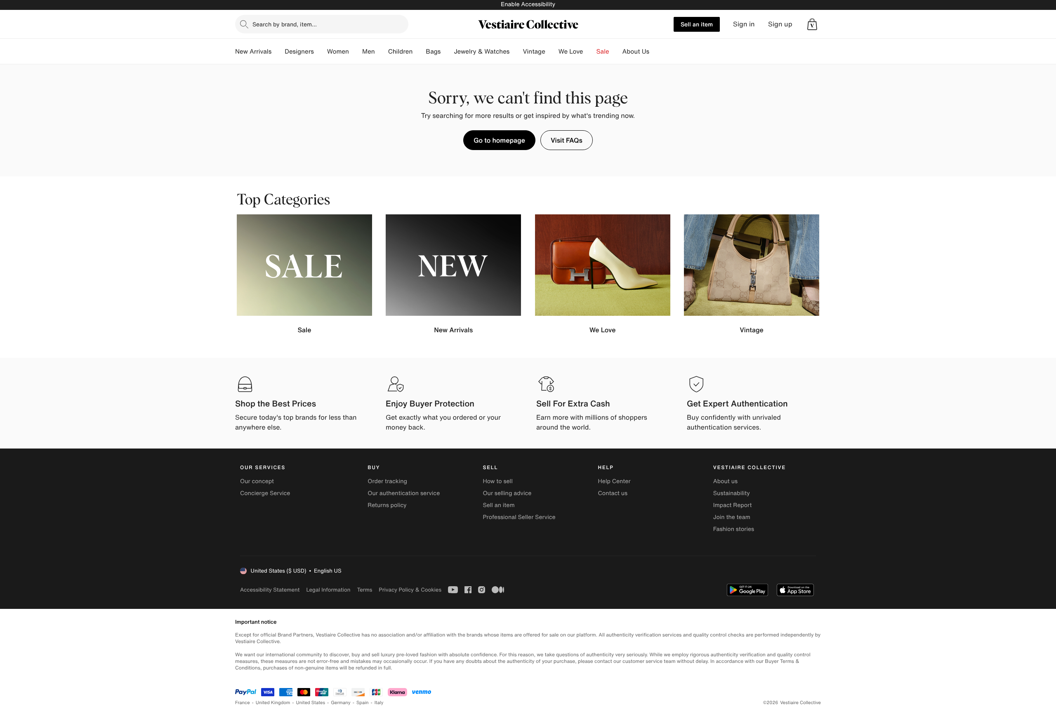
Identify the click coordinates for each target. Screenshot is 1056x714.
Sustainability (731, 493)
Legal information (328, 590)
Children (400, 51)
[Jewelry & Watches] (516, 51)
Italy (379, 703)
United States (310, 703)
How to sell (497, 481)
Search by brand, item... (284, 24)
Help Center (614, 481)
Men (368, 51)
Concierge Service (265, 493)
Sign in (744, 24)
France (242, 703)
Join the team (731, 517)
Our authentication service (404, 493)
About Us (635, 51)
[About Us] (656, 51)
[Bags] (447, 51)
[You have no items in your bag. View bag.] (812, 24)
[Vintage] (552, 51)
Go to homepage (499, 140)
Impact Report (732, 505)
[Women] (355, 51)
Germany (341, 703)
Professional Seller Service (519, 517)
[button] (812, 24)
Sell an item (697, 24)
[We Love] (590, 51)
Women (338, 51)
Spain (362, 703)
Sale (602, 51)
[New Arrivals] (278, 51)
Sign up (780, 24)
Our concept (257, 481)
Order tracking (387, 481)
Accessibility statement (269, 590)
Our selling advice (507, 493)
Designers (299, 51)
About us (725, 481)
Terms (364, 590)
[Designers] (320, 51)
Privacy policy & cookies (410, 590)
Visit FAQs (566, 140)
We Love (571, 51)
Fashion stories (733, 529)
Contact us (613, 493)
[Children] (419, 51)
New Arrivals (253, 51)
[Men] (381, 51)
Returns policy (387, 505)
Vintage (534, 51)
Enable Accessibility (528, 4)
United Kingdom (273, 703)
